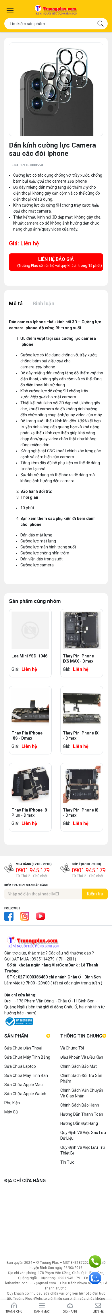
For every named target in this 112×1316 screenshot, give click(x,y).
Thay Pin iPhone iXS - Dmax (27, 735)
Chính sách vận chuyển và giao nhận (81, 1093)
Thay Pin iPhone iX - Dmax (81, 735)
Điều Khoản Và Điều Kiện (81, 1057)
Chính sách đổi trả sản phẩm (81, 1078)
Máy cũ (11, 1112)
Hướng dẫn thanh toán (81, 1114)
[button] (98, 47)
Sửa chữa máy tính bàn (26, 1075)
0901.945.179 (33, 870)
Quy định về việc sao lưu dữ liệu (83, 1135)
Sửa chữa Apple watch (25, 1093)
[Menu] (10, 10)
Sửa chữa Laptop (20, 1066)
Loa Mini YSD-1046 (29, 656)
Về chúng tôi (72, 1048)
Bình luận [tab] (43, 303)
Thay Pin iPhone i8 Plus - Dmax (29, 813)
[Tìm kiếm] (100, 23)
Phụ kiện (12, 1103)
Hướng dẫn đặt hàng (79, 1123)
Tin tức (67, 1162)
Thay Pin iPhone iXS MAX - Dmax (78, 658)
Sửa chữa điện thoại (23, 1048)
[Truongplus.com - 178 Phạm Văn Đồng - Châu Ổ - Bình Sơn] (56, 10)
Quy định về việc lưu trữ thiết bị (82, 1150)
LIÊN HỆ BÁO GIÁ (59, 262)
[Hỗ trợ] (95, 1261)
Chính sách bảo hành (79, 1105)
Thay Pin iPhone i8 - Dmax (80, 813)
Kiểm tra (95, 894)
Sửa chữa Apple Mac (23, 1084)
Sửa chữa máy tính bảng (27, 1057)
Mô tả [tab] (16, 303)
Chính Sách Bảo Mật (78, 1066)
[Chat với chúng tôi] (95, 1278)
